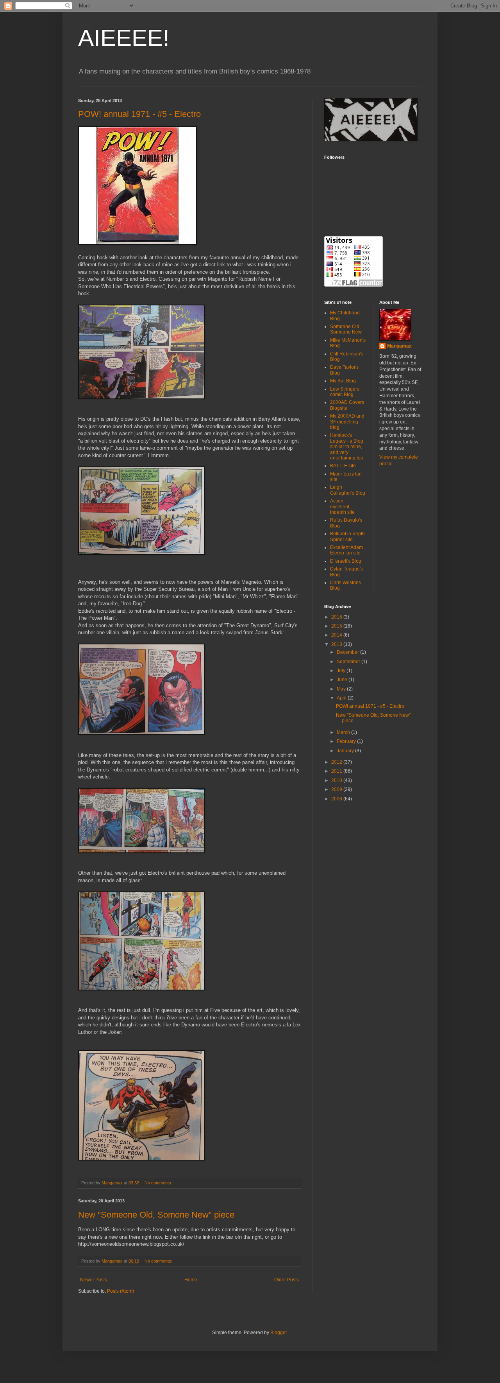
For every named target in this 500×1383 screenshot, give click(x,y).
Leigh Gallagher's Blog (347, 489)
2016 (337, 617)
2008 (337, 799)
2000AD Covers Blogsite (347, 405)
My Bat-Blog (343, 381)
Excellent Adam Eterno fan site (346, 550)
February (347, 741)
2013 (337, 644)
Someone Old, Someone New (346, 329)
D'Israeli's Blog (345, 561)
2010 (337, 780)
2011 (337, 771)
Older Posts (286, 1280)
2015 (337, 626)
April (342, 698)
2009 (337, 789)
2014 (337, 635)
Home (190, 1280)
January (346, 750)
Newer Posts (93, 1280)
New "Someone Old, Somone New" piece (156, 1215)
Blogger (278, 1332)
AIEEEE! (124, 38)
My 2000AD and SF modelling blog (347, 421)
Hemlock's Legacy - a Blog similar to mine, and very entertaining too (346, 446)
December (348, 652)
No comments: (159, 1182)
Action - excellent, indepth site (342, 506)
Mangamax (399, 346)
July (341, 670)
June (342, 679)
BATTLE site (343, 465)
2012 (337, 762)
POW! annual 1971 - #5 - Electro (139, 114)
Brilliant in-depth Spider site (347, 536)
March (344, 732)
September (349, 661)
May (342, 689)
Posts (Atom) (120, 1291)
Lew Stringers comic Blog (344, 391)
